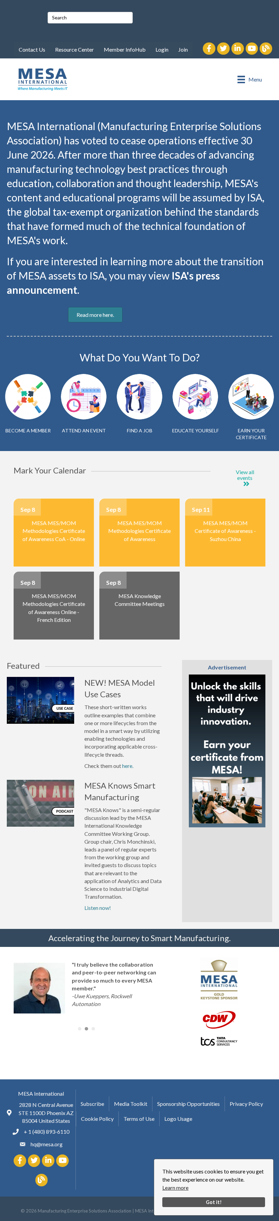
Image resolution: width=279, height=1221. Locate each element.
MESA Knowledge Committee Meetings (140, 600)
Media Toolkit (130, 1103)
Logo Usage (178, 1118)
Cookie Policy (97, 1118)
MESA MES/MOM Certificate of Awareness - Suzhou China (225, 531)
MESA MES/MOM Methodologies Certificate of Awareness (139, 531)
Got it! (214, 1202)
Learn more (175, 1187)
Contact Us (32, 49)
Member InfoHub (125, 49)
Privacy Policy (246, 1103)
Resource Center (74, 49)
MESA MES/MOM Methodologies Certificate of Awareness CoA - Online (53, 531)
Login (161, 49)
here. (127, 765)
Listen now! (97, 907)
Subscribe (92, 1103)
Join (183, 49)
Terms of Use (139, 1118)
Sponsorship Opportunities (188, 1103)
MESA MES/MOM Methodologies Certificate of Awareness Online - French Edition (53, 608)
